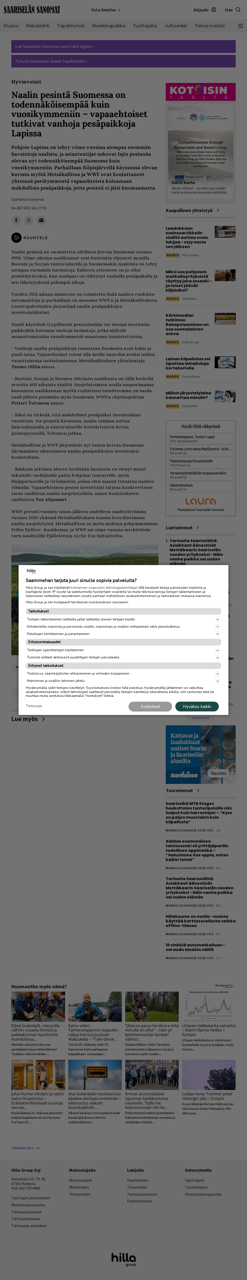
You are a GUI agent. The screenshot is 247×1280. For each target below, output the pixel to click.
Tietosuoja (34, 706)
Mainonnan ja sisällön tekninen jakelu (56, 680)
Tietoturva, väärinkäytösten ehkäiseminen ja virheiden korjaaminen (78, 673)
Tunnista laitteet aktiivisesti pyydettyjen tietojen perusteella (73, 657)
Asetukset (150, 706)
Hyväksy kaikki (197, 706)
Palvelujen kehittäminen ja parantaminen (58, 634)
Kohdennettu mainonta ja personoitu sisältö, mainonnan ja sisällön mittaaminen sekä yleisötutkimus (103, 626)
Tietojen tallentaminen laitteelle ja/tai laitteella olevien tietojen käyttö (81, 619)
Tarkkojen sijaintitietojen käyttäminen (55, 650)
